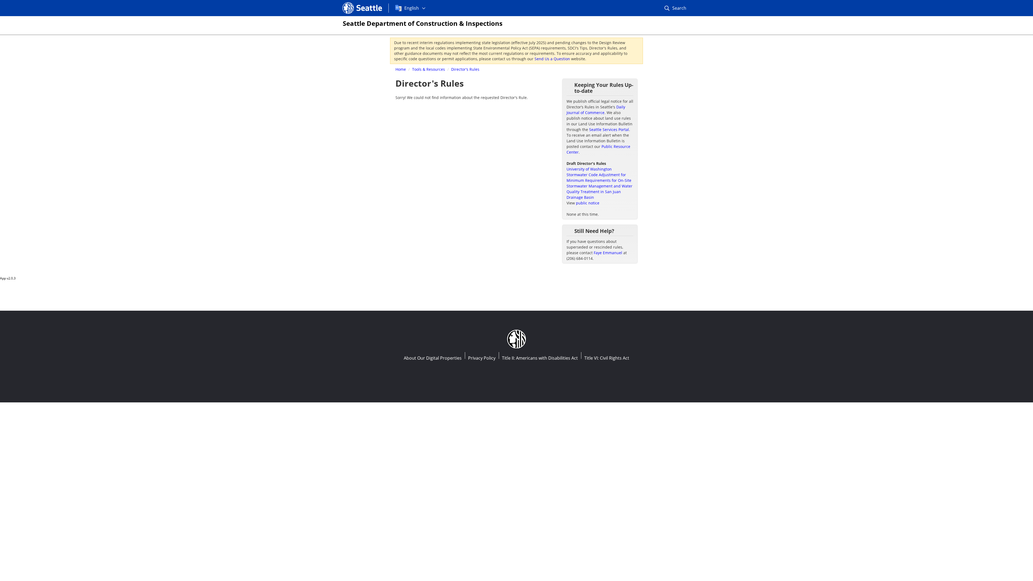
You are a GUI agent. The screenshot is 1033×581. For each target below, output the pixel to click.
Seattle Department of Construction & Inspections (423, 23)
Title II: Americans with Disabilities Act (540, 358)
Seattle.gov (354, 3)
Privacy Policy (482, 358)
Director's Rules (465, 69)
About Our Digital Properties (433, 358)
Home (400, 69)
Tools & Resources (428, 69)
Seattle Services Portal (609, 129)
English (411, 8)
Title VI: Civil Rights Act (606, 358)
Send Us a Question (552, 58)
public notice (587, 203)
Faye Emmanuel (608, 252)
